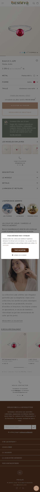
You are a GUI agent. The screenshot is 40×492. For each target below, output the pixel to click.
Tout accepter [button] (20, 250)
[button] (19, 255)
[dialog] (20, 246)
